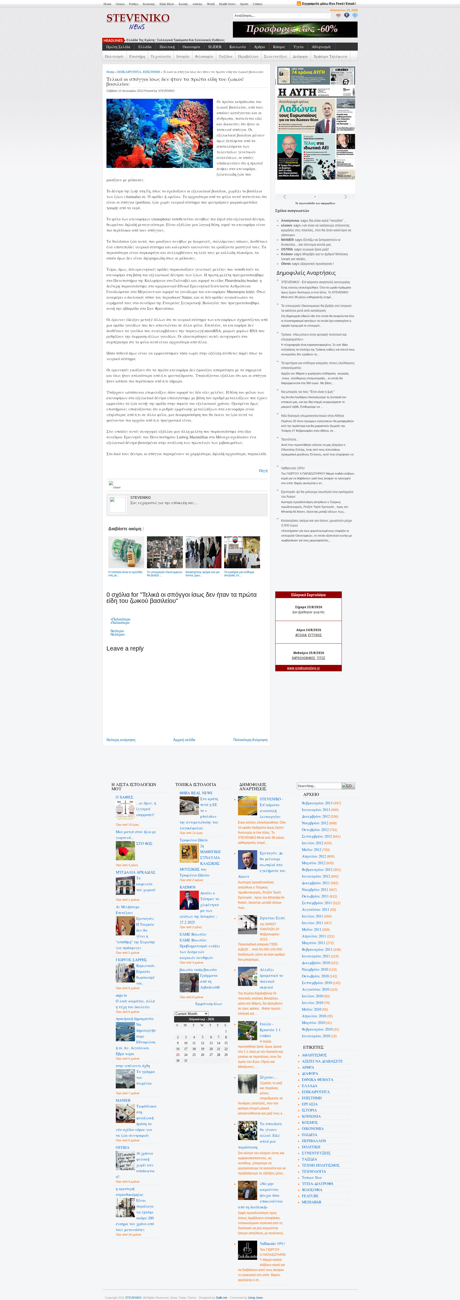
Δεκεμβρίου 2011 (316, 882)
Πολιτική (167, 46)
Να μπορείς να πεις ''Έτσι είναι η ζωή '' (156, 40)
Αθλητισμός (321, 46)
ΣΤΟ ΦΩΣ (144, 843)
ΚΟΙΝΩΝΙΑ (311, 1116)
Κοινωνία (237, 46)
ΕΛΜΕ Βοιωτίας (193, 934)
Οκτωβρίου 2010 (315, 975)
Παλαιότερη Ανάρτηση (250, 740)
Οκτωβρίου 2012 (315, 829)
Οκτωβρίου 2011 (315, 896)
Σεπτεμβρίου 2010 (317, 982)
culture (257, 4)
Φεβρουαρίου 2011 (317, 949)
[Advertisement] (202, 761)
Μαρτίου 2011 (313, 942)
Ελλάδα (145, 46)
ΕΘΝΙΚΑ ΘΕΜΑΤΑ (317, 1079)
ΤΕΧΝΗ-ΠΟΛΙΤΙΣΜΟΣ (321, 1165)
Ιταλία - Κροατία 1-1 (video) (270, 1029)
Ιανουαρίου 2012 (316, 876)
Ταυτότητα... (289, 439)
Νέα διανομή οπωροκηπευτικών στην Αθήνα (312, 416)
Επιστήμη (137, 56)
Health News (227, 4)
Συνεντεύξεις (275, 56)
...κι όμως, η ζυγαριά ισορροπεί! (146, 808)
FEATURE (310, 1195)
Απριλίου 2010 (314, 1015)
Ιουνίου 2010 (312, 1002)
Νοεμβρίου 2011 (315, 889)
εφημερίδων (328, 203)
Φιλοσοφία (204, 56)
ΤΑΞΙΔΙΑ (309, 1159)
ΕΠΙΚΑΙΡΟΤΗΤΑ (129, 71)
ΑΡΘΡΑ (308, 1067)
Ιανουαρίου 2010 (316, 1035)
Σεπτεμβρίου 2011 (317, 902)
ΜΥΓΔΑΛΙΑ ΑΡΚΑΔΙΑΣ (135, 872)
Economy (149, 4)
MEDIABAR (311, 1201)
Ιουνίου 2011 (312, 922)
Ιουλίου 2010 (312, 995)
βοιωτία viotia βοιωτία (198, 969)
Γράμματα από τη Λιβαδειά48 (210, 981)
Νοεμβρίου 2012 (315, 822)
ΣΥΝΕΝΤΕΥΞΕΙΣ (316, 1152)
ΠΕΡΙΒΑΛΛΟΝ (314, 1140)
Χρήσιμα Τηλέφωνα (330, 56)
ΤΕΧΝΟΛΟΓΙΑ (314, 1171)
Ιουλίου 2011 (312, 916)
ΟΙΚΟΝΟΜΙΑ (313, 1128)
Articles (197, 4)
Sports (244, 4)
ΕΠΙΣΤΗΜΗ (151, 71)
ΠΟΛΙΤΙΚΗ (311, 1146)
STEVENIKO (133, 1297)
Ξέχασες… (269, 1077)
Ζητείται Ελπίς (272, 917)
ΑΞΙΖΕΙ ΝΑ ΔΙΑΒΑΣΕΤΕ (322, 1061)
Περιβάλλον (248, 56)
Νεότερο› (117, 631)
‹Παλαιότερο (119, 622)
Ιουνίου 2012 (312, 842)
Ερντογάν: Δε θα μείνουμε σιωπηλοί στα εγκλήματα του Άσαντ (262, 864)
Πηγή (263, 470)
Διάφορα (300, 56)
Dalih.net (221, 1297)
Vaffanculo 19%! (293, 468)
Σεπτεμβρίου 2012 (317, 836)
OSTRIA (122, 1147)
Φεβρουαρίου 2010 (317, 1029)
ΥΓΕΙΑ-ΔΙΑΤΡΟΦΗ (317, 1183)
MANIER (123, 1100)
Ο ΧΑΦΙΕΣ (124, 797)
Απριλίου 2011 (314, 936)
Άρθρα (259, 46)
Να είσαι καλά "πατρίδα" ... (327, 221)
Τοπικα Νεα (312, 1177)
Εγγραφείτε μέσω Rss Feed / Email (328, 4)
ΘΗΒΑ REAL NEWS (196, 792)
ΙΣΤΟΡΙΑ (309, 1110)
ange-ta (121, 995)
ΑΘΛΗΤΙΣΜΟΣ (314, 1055)
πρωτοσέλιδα (307, 203)
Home (107, 4)
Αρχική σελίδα (184, 740)
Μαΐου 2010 (311, 1009)
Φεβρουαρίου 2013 (317, 802)
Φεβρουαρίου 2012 (317, 869)
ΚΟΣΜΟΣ (310, 1122)
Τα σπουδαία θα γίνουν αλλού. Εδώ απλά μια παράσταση (260, 1135)
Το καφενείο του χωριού (145, 883)
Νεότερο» (117, 634)
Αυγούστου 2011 (315, 909)
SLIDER (214, 46)
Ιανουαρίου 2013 (316, 809)
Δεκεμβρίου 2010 (316, 962)
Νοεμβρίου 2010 (315, 969)
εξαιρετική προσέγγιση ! (317, 264)
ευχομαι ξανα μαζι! (316, 249)
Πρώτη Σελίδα (118, 46)
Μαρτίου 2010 (313, 1022)
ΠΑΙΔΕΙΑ (309, 1134)
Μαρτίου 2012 (313, 862)
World (211, 4)
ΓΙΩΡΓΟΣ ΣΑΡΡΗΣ (131, 959)
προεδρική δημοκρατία (135, 1018)
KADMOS (188, 887)
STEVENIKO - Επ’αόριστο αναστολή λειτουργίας (315, 282)
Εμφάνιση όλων (208, 1003)
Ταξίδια (225, 56)
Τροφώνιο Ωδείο (194, 839)
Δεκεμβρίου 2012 (316, 816)
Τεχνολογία (161, 56)
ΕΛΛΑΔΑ (309, 1085)
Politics (133, 4)
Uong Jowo (255, 1297)
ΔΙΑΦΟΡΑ (310, 1073)
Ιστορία (183, 56)
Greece (120, 4)
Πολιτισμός (114, 56)
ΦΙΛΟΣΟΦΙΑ (312, 1189)
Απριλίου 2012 (314, 856)
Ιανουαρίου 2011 (316, 955)
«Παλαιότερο (120, 619)
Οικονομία (191, 46)
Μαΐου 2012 (311, 849)
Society (183, 4)
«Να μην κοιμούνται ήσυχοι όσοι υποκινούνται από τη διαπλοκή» (260, 1195)
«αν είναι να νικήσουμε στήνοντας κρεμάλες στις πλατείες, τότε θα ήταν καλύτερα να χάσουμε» (316, 230)
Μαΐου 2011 (311, 929)
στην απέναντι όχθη (133, 1065)
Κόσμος (279, 46)
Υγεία (298, 46)
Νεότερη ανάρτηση (120, 740)
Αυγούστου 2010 (315, 989)
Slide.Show (166, 4)
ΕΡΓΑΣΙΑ (310, 1103)
